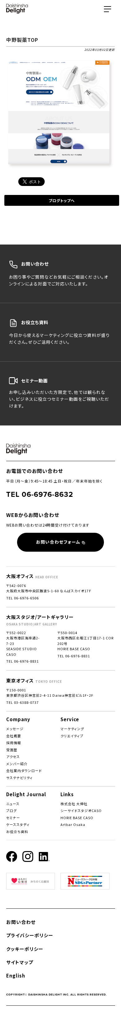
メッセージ (15, 728)
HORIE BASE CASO (76, 817)
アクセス (13, 756)
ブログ (11, 810)
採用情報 (13, 742)
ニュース (13, 803)
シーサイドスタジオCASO (81, 810)
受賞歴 (11, 749)
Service (69, 719)
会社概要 (13, 735)
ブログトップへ (62, 200)
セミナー (13, 817)
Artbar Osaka (72, 824)
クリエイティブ (71, 735)
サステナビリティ (19, 777)
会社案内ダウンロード (24, 770)
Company (18, 719)
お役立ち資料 (17, 831)
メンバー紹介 (17, 763)
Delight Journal (26, 794)
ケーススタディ (18, 824)
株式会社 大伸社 (73, 803)
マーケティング (72, 728)
